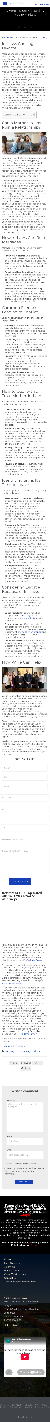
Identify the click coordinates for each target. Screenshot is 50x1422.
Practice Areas (12, 1270)
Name (9, 1136)
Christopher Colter (12, 983)
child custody (27, 618)
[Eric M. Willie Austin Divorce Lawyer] (16, 3)
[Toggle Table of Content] (31, 115)
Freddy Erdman (28, 1034)
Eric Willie (7, 37)
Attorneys (10, 1051)
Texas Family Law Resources (20, 1281)
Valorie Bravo (34, 960)
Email (9, 1150)
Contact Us (10, 1278)
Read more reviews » (13, 1046)
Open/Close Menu (5, 3)
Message (10, 1100)
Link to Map (10, 1325)
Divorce (21, 1051)
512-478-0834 (40, 4)
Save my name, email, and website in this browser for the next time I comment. (24, 1171)
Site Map (29, 1407)
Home (7, 1259)
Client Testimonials (15, 1274)
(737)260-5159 (13, 1320)
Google (25, 1215)
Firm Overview (12, 1263)
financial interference (29, 632)
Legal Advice (33, 1051)
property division (30, 615)
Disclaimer (16, 1407)
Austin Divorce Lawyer (16, 1298)
